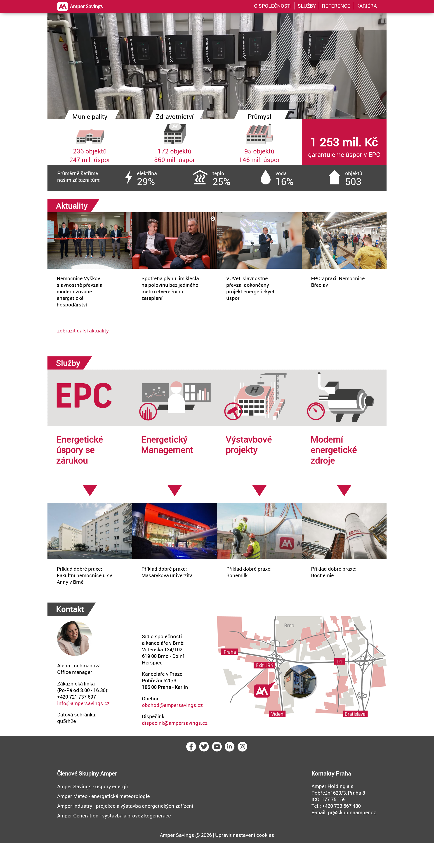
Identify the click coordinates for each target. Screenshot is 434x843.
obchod (150, 705)
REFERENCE (336, 5)
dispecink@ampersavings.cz (175, 723)
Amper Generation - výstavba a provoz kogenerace (114, 815)
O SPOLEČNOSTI (273, 5)
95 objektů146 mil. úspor (259, 141)
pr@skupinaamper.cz (352, 812)
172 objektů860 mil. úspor (174, 141)
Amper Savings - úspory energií (92, 786)
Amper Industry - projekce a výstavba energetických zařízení (125, 806)
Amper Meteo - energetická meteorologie (103, 796)
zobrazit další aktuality (83, 330)
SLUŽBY (307, 5)
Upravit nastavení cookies (244, 835)
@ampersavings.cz (181, 705)
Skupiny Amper (98, 773)
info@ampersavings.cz (83, 703)
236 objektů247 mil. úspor (89, 141)
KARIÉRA (366, 5)
